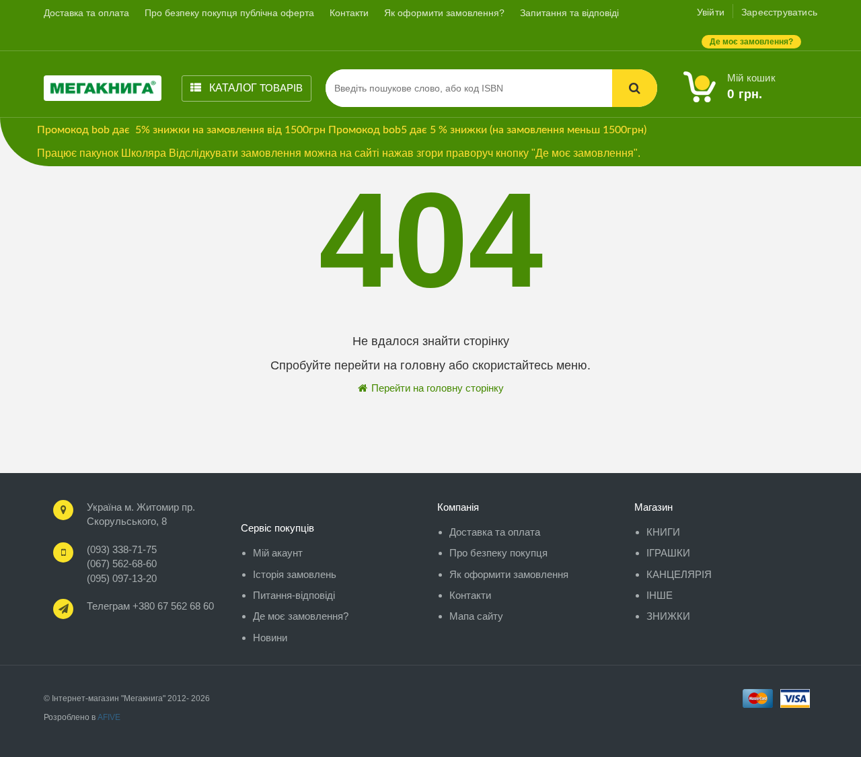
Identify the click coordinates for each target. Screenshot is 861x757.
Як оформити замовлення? (444, 12)
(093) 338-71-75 (122, 549)
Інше (659, 595)
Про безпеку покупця (498, 552)
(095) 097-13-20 (122, 578)
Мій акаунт (278, 552)
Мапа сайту (476, 616)
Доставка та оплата (86, 12)
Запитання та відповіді (569, 12)
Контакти (349, 12)
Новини (270, 637)
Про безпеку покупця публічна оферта (229, 12)
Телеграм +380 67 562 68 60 (150, 606)
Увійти (710, 12)
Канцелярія (679, 574)
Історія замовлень (294, 574)
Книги (663, 532)
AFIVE (109, 717)
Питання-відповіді (294, 595)
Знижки (668, 616)
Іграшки (668, 552)
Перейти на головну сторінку (436, 388)
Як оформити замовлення (508, 574)
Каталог (255, 88)
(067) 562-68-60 (122, 563)
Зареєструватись (779, 12)
